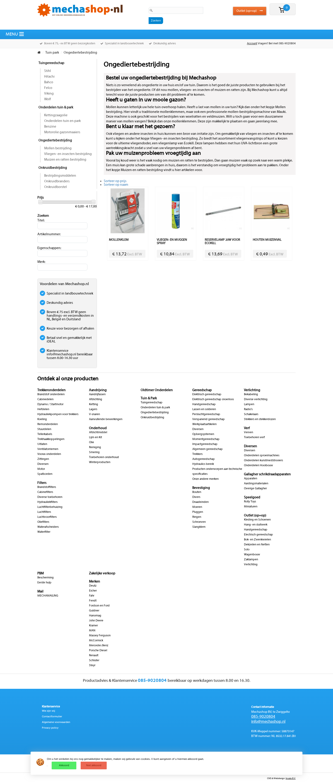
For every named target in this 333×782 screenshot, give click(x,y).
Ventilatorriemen (47, 449)
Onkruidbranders (57, 181)
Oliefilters (43, 522)
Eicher (93, 590)
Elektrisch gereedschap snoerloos (213, 399)
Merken (94, 581)
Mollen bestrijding (58, 148)
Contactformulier (52, 716)
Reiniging (95, 447)
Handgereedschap (204, 404)
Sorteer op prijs (115, 181)
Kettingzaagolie (56, 115)
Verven (248, 432)
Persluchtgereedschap (206, 414)
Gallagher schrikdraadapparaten (267, 474)
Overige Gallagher (255, 488)
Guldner (94, 610)
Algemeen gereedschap (207, 449)
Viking (49, 93)
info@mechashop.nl (268, 722)
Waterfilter (43, 532)
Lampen (249, 404)
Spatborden (44, 474)
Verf (247, 428)
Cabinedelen (45, 399)
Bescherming (45, 577)
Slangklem (198, 527)
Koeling (42, 419)
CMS (269, 778)
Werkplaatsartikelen (204, 424)
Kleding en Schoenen (257, 519)
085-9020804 (263, 717)
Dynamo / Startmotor (50, 404)
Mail (40, 591)
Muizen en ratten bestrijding (65, 160)
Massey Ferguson (100, 635)
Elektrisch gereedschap (206, 394)
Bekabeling (251, 394)
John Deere (96, 620)
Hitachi (49, 76)
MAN (92, 630)
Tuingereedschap (51, 63)
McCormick (96, 640)
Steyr (92, 665)
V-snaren (94, 414)
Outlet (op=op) (246, 11)
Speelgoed (252, 497)
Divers (196, 497)
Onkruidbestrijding (53, 168)
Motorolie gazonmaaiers (62, 132)
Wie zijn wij (48, 711)
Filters (41, 483)
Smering (94, 452)
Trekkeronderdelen (51, 390)
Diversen (42, 464)
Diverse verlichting (256, 399)
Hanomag (95, 615)
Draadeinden (200, 502)
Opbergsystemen (203, 434)
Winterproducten (99, 462)
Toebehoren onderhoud (104, 457)
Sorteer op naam (116, 185)
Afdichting (95, 399)
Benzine (50, 126)
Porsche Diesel (98, 650)
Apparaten (250, 478)
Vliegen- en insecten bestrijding (68, 154)
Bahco (48, 82)
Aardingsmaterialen (256, 483)
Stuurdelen (44, 429)
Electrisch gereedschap (258, 534)
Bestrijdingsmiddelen (60, 176)
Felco (48, 88)
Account (252, 43)
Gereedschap (202, 390)
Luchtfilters (44, 512)
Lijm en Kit (95, 437)
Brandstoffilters (46, 487)
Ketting (93, 404)
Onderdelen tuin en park (62, 121)
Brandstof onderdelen (51, 394)
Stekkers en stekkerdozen (260, 419)
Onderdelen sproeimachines (261, 455)
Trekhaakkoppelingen (50, 439)
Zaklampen (251, 559)
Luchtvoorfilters (47, 517)
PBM (40, 573)
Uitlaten (42, 444)
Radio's (248, 409)
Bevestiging (201, 488)
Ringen (196, 517)
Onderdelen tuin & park (56, 107)
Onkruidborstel (55, 187)
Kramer (93, 625)
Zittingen (43, 459)
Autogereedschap (203, 459)
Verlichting (252, 390)
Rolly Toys (250, 501)
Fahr (91, 595)
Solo (246, 549)
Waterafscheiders (48, 527)
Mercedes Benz (98, 645)
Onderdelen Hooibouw (258, 465)
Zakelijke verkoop (102, 573)
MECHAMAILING (47, 595)
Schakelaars (251, 414)
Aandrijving (98, 390)
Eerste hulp (44, 582)
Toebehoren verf (254, 437)
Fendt (93, 600)
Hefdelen (43, 409)
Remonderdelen (47, 424)
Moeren (197, 507)
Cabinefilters (45, 492)
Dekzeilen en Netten (257, 544)
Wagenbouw (252, 554)
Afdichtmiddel (98, 432)
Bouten (196, 492)
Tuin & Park (149, 398)
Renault (93, 655)
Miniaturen (250, 506)
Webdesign (279, 778)
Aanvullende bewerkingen (105, 419)
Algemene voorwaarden (56, 722)
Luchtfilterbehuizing (50, 507)
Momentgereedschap (206, 439)
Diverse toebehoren (49, 497)
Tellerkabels (44, 434)
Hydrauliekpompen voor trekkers (57, 414)
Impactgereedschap (204, 444)
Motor (41, 469)
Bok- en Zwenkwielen (257, 539)
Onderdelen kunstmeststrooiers (263, 460)
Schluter (94, 660)
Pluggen (197, 512)
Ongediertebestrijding (55, 140)
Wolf (47, 99)
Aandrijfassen (97, 394)
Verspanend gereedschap (208, 419)
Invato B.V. (291, 778)
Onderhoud (98, 428)
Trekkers (197, 454)
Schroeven (199, 522)
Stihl (47, 71)
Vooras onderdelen (49, 454)
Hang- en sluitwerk (255, 524)
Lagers (93, 409)
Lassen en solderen (204, 409)
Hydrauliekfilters (47, 502)
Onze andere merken (205, 479)
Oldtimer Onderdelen (157, 390)
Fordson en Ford (99, 605)
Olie (91, 442)
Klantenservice (51, 706)
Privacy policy (50, 728)
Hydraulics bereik (203, 464)
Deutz (93, 585)
